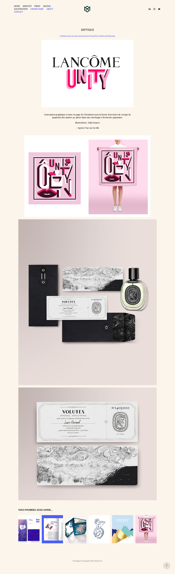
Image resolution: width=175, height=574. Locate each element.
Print (37, 6)
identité (27, 6)
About (50, 9)
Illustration (21, 9)
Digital (47, 6)
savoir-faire (36, 9)
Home (17, 6)
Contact (18, 12)
